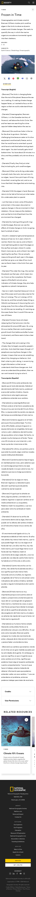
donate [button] (18, 860)
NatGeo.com (18, 811)
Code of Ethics (10, 887)
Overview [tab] (7, 84)
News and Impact (18, 814)
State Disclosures (20, 887)
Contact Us (18, 817)
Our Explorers (18, 824)
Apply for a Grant (18, 852)
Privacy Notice (17, 889)
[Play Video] (17, 64)
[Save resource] (33, 9)
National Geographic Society (18, 808)
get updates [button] (18, 865)
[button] (18, 691)
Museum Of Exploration (18, 833)
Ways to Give (18, 849)
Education (18, 830)
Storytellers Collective (18, 839)
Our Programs (18, 827)
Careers (18, 855)
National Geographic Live (18, 836)
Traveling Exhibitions (18, 841)
